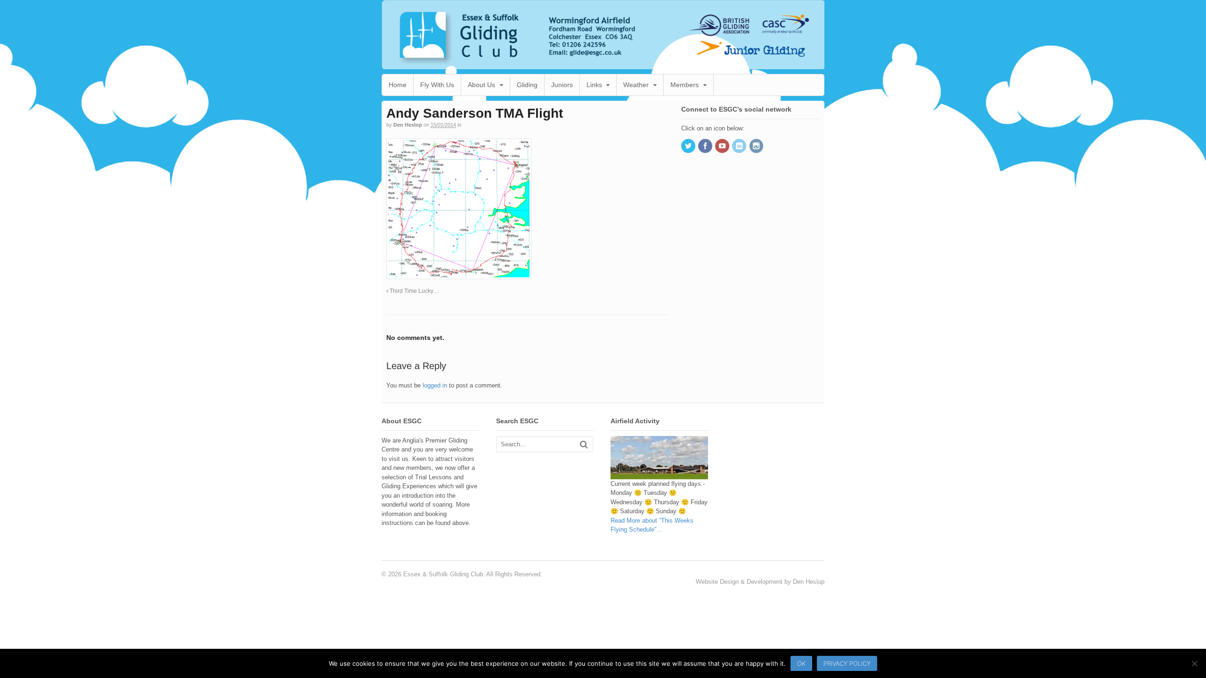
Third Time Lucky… (413, 291)
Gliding (527, 85)
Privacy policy (847, 663)
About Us (481, 85)
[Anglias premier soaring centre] (603, 64)
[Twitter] (688, 146)
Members (684, 85)
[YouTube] (722, 146)
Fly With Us (437, 85)
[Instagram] (757, 146)
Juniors (562, 85)
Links (594, 85)
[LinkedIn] (739, 146)
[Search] (584, 444)
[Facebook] (705, 146)
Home (398, 85)
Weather (636, 85)
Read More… (652, 525)
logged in (435, 385)
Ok (801, 663)
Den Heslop (407, 125)
